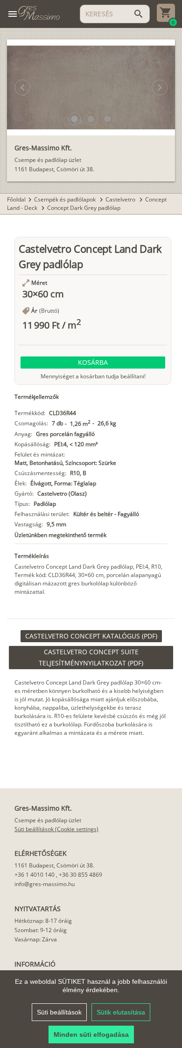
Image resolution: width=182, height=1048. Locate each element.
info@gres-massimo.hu (44, 884)
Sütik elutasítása (121, 1012)
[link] (91, 636)
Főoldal (16, 199)
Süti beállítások (59, 1012)
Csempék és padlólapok (65, 199)
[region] (91, 1009)
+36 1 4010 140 (34, 875)
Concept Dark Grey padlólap (83, 208)
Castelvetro (121, 199)
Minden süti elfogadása (91, 1034)
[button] (74, 119)
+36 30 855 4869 (80, 875)
